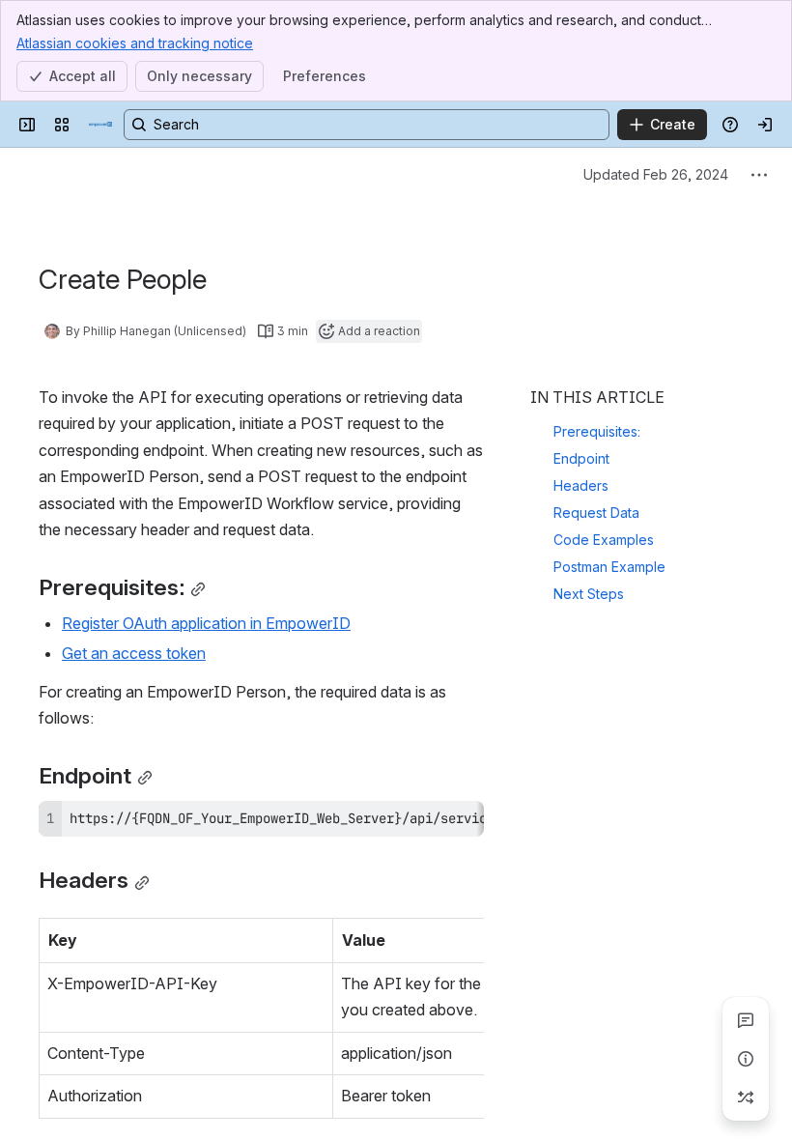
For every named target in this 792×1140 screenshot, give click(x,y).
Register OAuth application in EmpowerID (206, 623)
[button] (312, 938)
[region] (261, 819)
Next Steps (588, 593)
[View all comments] (745, 1020)
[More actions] (759, 174)
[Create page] (745, 1097)
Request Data (596, 512)
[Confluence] (100, 124)
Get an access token (134, 653)
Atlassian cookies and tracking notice (134, 43)
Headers (580, 485)
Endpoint (581, 458)
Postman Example (609, 566)
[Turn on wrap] (425, 822)
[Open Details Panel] (745, 1058)
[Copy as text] (460, 822)
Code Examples (603, 539)
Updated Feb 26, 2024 (655, 174)
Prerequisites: (596, 431)
